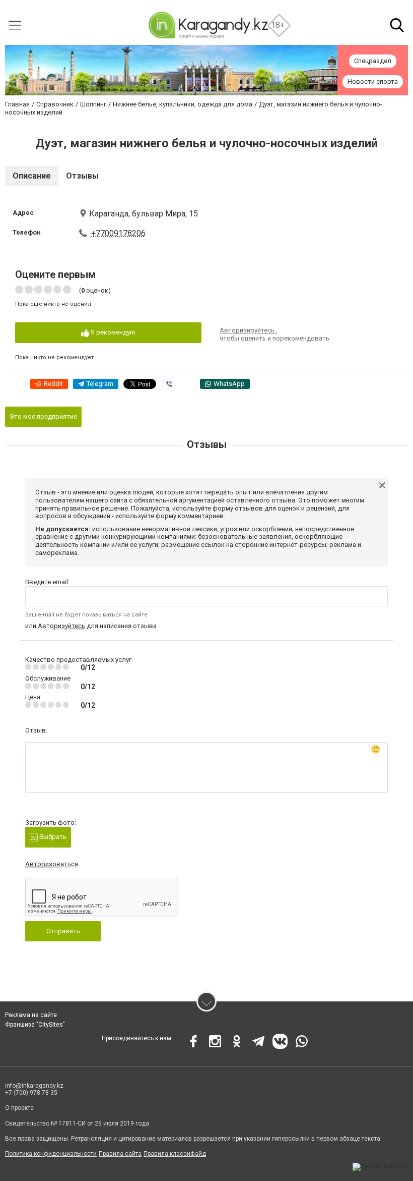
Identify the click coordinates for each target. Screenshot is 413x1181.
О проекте (19, 1107)
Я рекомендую (112, 332)
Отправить (63, 931)
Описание (32, 176)
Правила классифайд (175, 1153)
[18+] (207, 25)
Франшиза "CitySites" (35, 1024)
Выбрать (52, 836)
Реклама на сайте (31, 1015)
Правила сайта (120, 1153)
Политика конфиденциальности (51, 1153)
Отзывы (82, 176)
